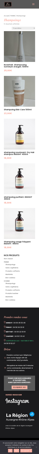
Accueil (6, 16)
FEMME (12, 16)
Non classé (8, 259)
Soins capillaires (12, 268)
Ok (10, 451)
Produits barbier (12, 293)
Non (16, 451)
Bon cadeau (10, 278)
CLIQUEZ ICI (19, 387)
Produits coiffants (13, 271)
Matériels (9, 274)
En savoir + (26, 451)
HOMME (7, 281)
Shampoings (10, 264)
